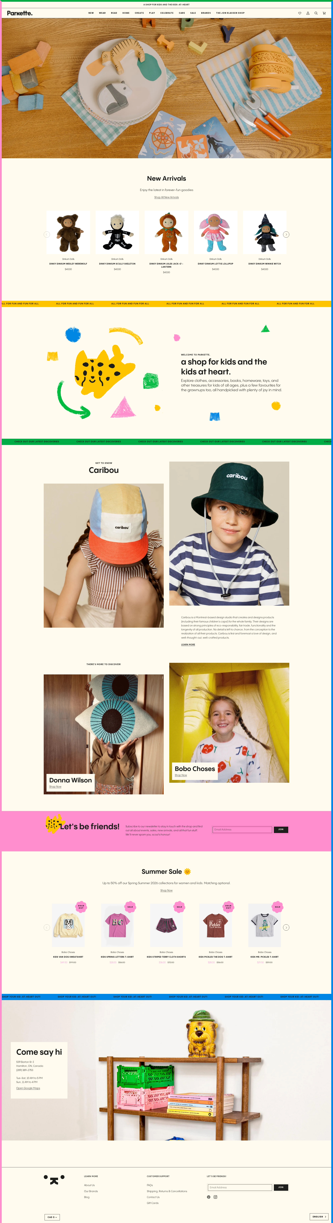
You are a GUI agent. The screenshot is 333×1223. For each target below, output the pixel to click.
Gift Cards (153, 1203)
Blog (86, 1197)
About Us (89, 1185)
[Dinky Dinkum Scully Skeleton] (117, 232)
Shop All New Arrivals (166, 197)
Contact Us (153, 1197)
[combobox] (319, 1216)
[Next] (286, 234)
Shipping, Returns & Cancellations (167, 1191)
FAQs (150, 1185)
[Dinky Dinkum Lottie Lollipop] (215, 232)
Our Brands (91, 1191)
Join (281, 830)
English (318, 1216)
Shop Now (55, 786)
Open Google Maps (28, 1088)
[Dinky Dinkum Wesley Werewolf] (68, 232)
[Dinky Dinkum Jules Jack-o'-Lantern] (166, 232)
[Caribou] (104, 555)
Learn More (188, 645)
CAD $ (51, 1217)
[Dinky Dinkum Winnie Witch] (265, 232)
